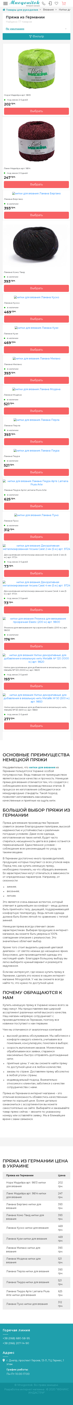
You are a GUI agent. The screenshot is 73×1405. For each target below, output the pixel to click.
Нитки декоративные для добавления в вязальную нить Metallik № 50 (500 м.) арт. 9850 (35, 708)
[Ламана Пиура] (36, 450)
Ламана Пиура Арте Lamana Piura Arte (25, 490)
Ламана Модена (13, 395)
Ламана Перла (12, 425)
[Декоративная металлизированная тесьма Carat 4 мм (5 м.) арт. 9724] (36, 583)
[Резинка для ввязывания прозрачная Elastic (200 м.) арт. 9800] (36, 620)
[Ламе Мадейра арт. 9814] (36, 141)
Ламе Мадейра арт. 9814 (17, 168)
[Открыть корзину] (64, 3)
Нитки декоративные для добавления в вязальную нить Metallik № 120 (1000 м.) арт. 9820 (35, 668)
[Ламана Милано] (36, 358)
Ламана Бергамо (13, 199)
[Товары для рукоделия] (24, 3)
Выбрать (36, 111)
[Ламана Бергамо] (36, 193)
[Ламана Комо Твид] (36, 245)
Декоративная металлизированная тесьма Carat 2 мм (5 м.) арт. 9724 (35, 556)
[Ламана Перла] (36, 419)
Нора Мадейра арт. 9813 (17, 95)
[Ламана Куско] (36, 297)
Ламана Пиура (12, 456)
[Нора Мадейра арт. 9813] (36, 68)
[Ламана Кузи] (36, 327)
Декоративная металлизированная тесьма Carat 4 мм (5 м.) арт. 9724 (35, 592)
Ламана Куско (12, 303)
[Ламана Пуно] (36, 515)
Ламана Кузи (11, 333)
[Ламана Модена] (36, 389)
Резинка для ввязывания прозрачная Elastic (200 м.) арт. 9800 (36, 628)
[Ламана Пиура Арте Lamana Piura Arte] (36, 482)
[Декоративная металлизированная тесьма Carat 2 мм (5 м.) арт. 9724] (36, 547)
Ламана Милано (13, 364)
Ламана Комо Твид (14, 272)
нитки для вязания (42, 767)
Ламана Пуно (11, 521)
